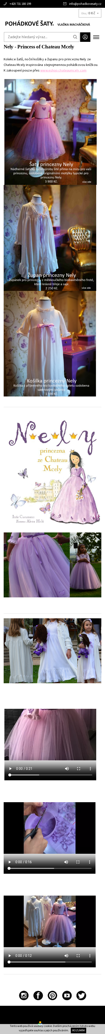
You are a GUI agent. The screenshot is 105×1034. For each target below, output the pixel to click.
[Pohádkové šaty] (52, 24)
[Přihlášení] (85, 37)
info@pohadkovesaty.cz (85, 4)
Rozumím (78, 1030)
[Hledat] (75, 37)
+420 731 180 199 (20, 4)
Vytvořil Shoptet (55, 1023)
